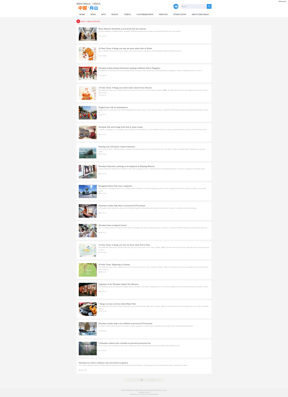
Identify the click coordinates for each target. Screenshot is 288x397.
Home (83, 21)
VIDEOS (127, 14)
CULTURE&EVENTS (144, 14)
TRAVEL (114, 14)
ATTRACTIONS (179, 14)
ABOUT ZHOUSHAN (200, 14)
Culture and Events (93, 21)
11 (157, 380)
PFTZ (103, 14)
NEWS (93, 14)
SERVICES (163, 14)
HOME (82, 14)
